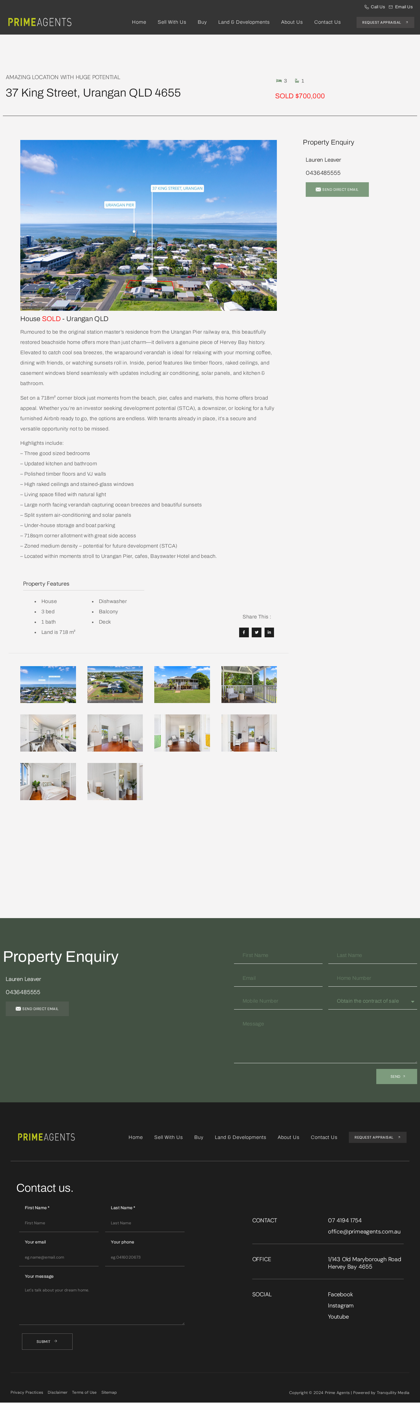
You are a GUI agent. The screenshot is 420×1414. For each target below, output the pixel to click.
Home (139, 22)
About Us (292, 22)
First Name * (37, 1207)
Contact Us (327, 22)
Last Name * (123, 1207)
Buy (202, 22)
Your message (39, 1276)
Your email (35, 1242)
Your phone (122, 1242)
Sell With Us (172, 22)
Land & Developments (244, 22)
